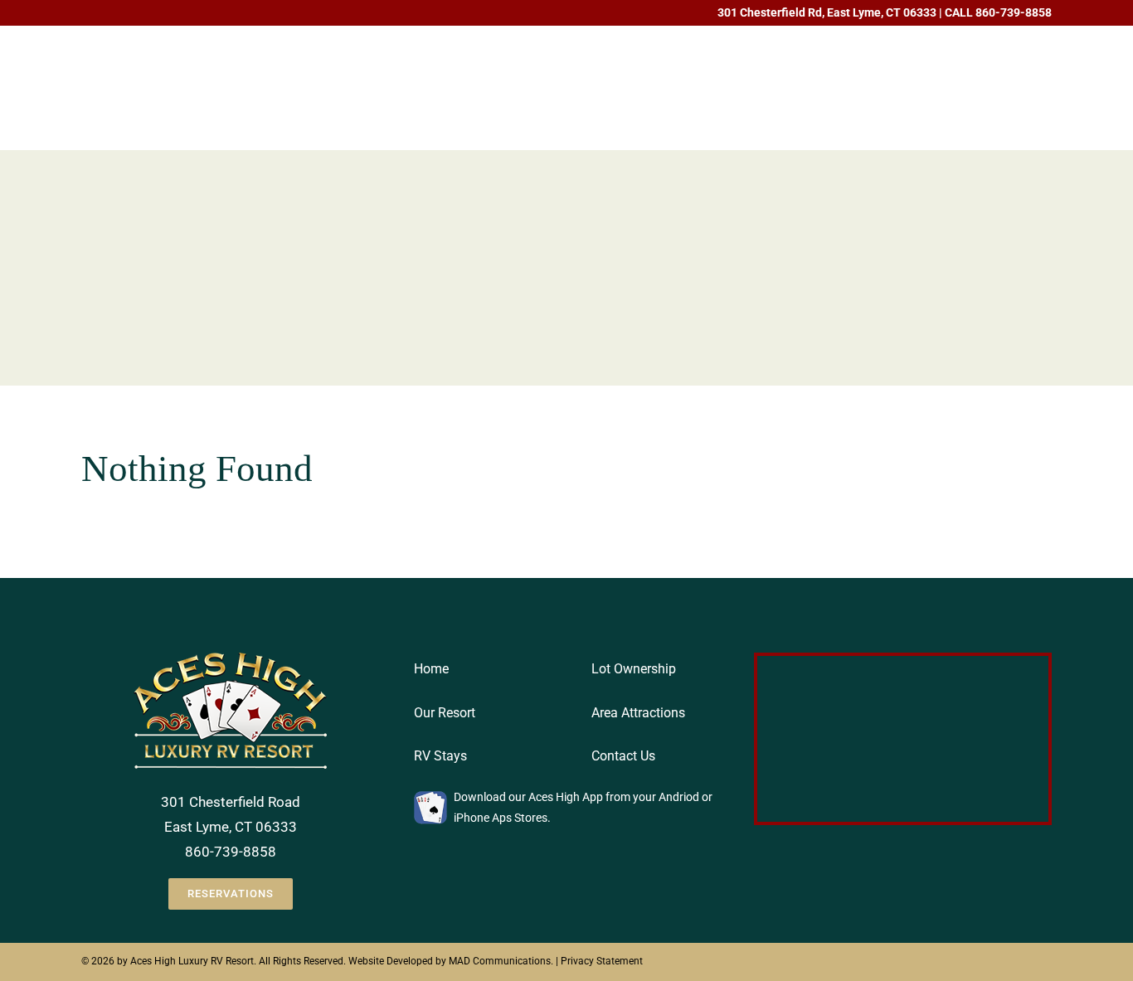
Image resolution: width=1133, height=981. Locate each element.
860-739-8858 (1013, 12)
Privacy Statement (602, 961)
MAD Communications (500, 961)
